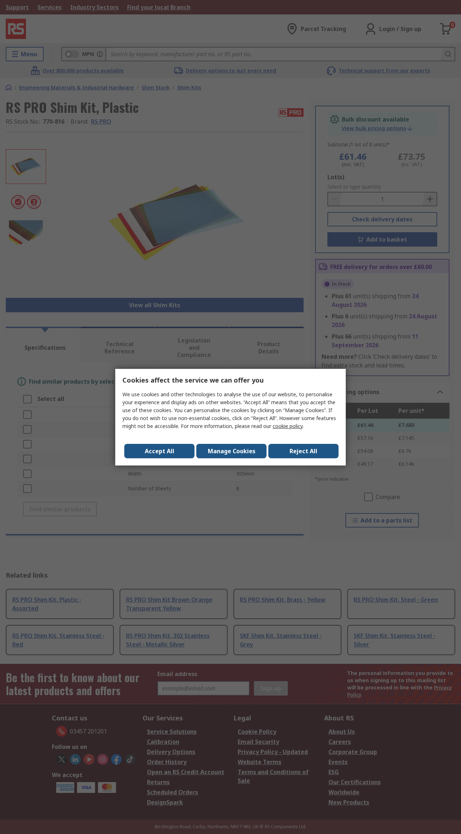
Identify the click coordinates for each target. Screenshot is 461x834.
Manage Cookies (231, 451)
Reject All (303, 451)
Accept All (159, 451)
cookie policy (288, 426)
